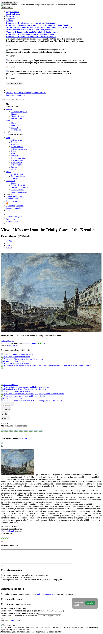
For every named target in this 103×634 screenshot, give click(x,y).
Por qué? (24, 438)
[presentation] (54, 250)
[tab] (9, 241)
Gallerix (12, 620)
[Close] (2, 541)
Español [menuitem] (23, 92)
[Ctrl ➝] (9, 385)
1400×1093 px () (35, 343)
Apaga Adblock (8, 531)
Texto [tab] (9, 245)
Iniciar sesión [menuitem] (11, 95)
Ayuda (4, 629)
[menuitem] (44, 92)
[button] (12, 12)
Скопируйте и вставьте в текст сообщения (19, 616)
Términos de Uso (22, 632)
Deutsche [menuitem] (38, 92)
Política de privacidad (38, 632)
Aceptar (90, 603)
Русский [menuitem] (9, 92)
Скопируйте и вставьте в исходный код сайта (20, 611)
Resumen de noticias (14, 84)
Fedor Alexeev (12, 345)
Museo (12, 105)
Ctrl (23, 350)
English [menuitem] (17, 92)
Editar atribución (7, 341)
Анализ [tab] (9, 248)
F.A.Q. (10, 629)
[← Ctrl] (46, 366)
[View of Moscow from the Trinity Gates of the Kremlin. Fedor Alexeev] (51, 331)
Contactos (25, 629)
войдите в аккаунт (45, 594)
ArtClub (14, 133)
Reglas (12, 632)
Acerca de (17, 629)
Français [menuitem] (30, 92)
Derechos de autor (54, 632)
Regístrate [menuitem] (21, 95)
